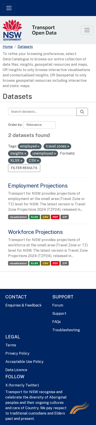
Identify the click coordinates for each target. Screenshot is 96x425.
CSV (45, 217)
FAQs (56, 322)
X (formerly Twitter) (22, 385)
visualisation (18, 217)
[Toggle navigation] (9, 8)
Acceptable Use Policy (24, 362)
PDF (55, 217)
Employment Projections (38, 185)
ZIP (64, 217)
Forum (57, 305)
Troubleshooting (66, 330)
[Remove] (38, 146)
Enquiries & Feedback (23, 305)
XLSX (34, 217)
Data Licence (16, 370)
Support (59, 313)
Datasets (25, 47)
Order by (15, 125)
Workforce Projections (35, 232)
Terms (10, 345)
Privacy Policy (17, 353)
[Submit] (82, 112)
